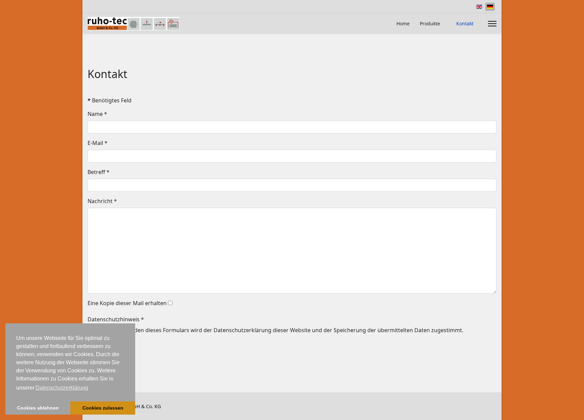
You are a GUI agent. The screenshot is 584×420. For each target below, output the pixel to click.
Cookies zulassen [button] (102, 408)
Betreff (99, 172)
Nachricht (102, 201)
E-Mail (97, 143)
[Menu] (492, 24)
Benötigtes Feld (109, 100)
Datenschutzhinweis (116, 319)
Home (403, 23)
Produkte (430, 23)
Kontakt (464, 23)
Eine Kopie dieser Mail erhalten (127, 303)
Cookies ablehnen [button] (38, 408)
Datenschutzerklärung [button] (61, 388)
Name (97, 114)
